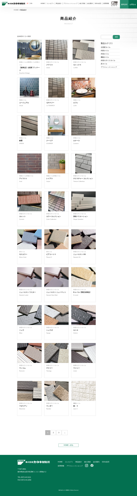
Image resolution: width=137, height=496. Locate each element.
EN (31, 3)
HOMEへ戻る (68, 445)
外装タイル (105, 54)
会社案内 (90, 3)
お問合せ (133, 4)
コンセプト (50, 3)
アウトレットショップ (70, 3)
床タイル (104, 64)
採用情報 (106, 3)
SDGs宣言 (98, 3)
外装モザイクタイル (108, 60)
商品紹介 (58, 3)
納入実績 (82, 3)
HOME (43, 3)
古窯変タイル (105, 47)
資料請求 (124, 4)
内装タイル (105, 50)
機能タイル (105, 57)
